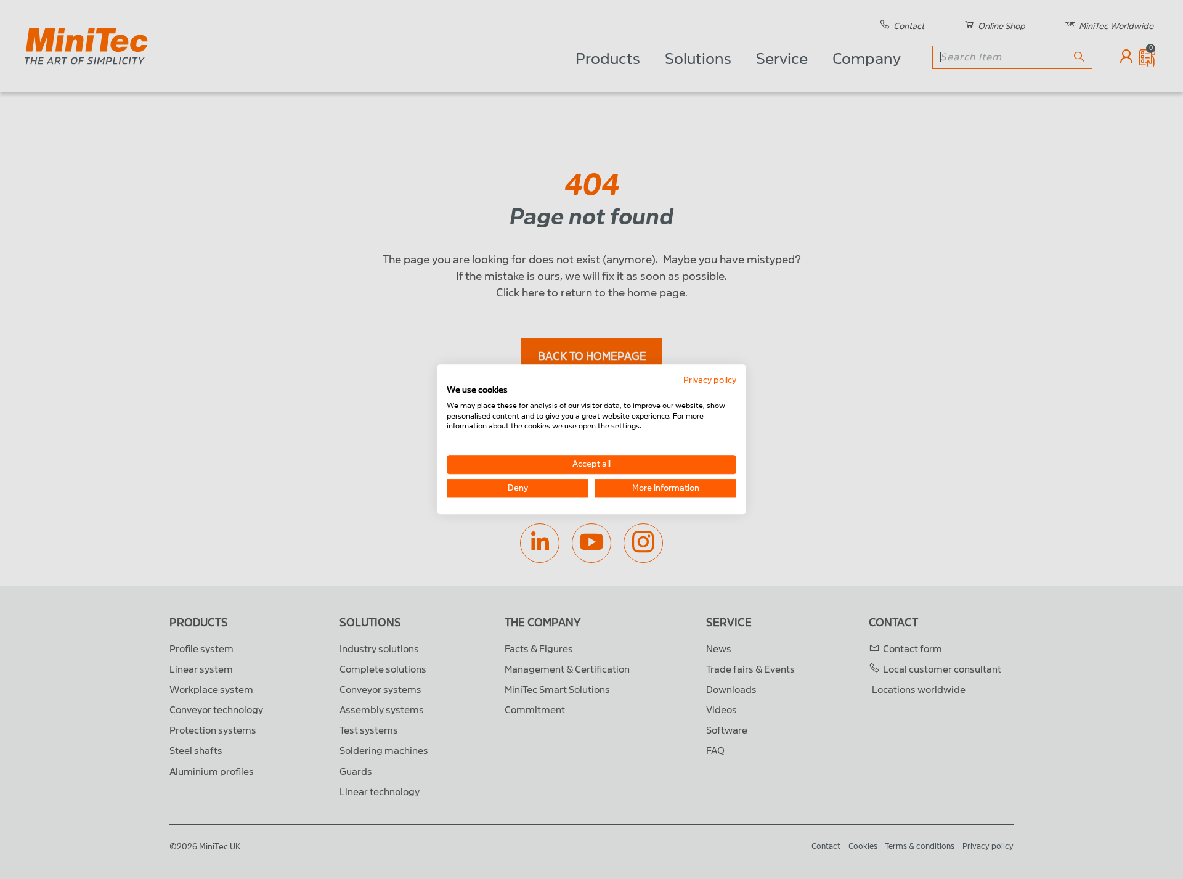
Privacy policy (709, 380)
